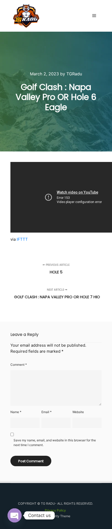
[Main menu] (94, 15)
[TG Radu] (26, 16)
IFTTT (22, 239)
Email (46, 412)
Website (78, 412)
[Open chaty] (15, 515)
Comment (18, 365)
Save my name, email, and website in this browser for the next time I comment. (55, 442)
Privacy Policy (55, 510)
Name (15, 412)
